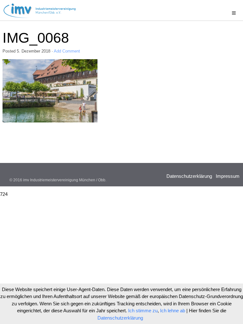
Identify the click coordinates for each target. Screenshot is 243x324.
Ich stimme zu (143, 310)
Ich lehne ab (172, 310)
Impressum (228, 176)
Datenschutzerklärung (189, 176)
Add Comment (67, 51)
